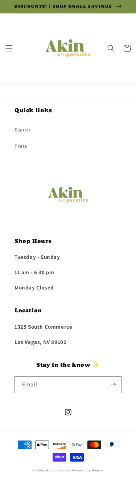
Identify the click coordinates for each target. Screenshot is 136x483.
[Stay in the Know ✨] (113, 384)
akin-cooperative (58, 470)
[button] (9, 48)
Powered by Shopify (87, 470)
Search (22, 129)
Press (21, 146)
